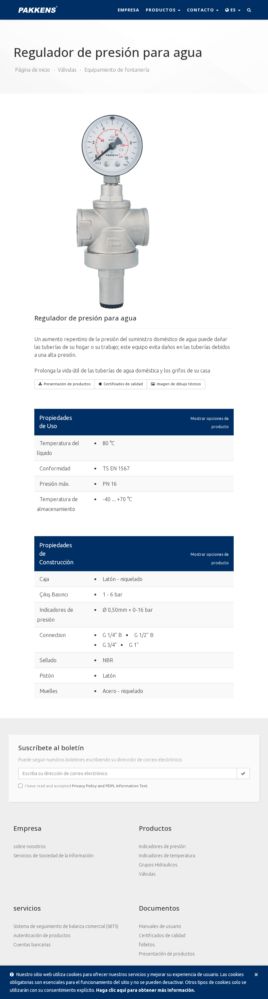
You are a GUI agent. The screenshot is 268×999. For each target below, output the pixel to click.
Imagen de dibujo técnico (179, 384)
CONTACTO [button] (201, 10)
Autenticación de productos (42, 935)
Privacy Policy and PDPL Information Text (109, 786)
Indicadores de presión (162, 846)
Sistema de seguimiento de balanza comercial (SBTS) (65, 926)
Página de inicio (32, 70)
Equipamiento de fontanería (116, 70)
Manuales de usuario (160, 926)
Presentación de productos (67, 384)
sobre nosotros (29, 846)
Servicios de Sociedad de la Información (53, 855)
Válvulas (67, 70)
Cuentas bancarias (32, 944)
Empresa (128, 10)
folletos (147, 944)
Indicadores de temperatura (167, 855)
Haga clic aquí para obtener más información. (145, 990)
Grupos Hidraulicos (158, 864)
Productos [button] (161, 10)
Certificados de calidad (123, 384)
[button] (233, 10)
